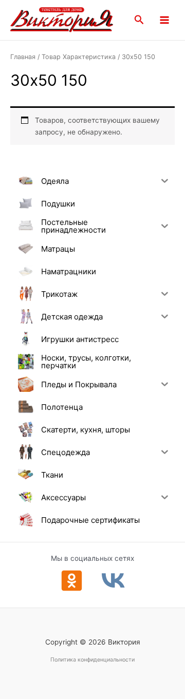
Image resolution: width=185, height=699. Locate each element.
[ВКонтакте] (113, 580)
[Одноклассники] (71, 580)
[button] (139, 20)
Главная (22, 57)
